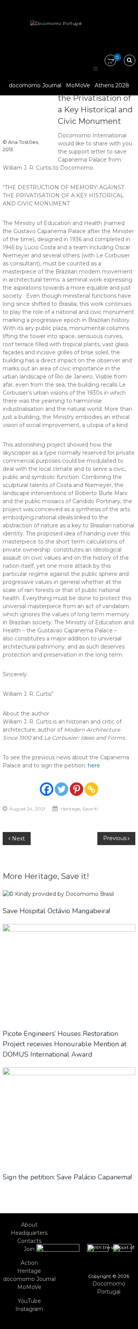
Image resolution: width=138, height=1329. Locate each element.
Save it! (90, 809)
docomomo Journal (35, 85)
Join (29, 1249)
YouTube (29, 1300)
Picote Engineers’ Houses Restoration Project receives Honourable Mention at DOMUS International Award (65, 1044)
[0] (110, 60)
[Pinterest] (76, 789)
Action (29, 1262)
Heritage (70, 809)
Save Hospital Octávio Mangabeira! (56, 910)
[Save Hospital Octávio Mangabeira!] (58, 893)
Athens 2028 (112, 85)
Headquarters (29, 1232)
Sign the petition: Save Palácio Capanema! (67, 1177)
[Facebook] (46, 789)
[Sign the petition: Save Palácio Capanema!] (69, 1115)
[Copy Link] (91, 789)
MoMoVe (78, 85)
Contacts (29, 1240)
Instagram (29, 1309)
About (29, 1224)
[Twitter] (61, 789)
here (94, 765)
